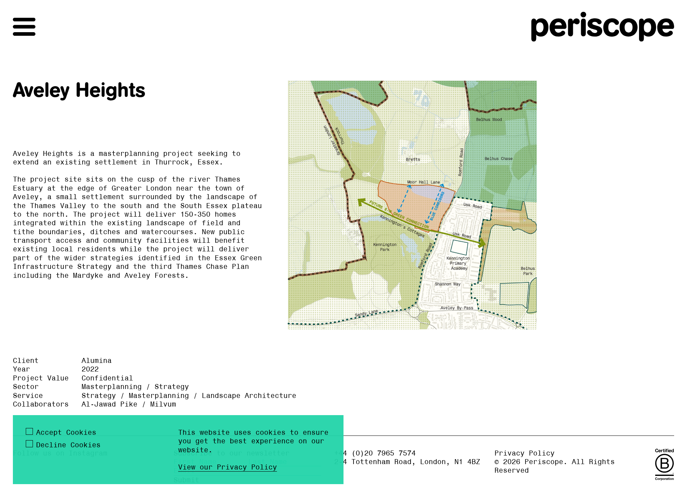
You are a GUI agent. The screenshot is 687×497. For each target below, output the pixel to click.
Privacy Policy (524, 453)
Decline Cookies (68, 445)
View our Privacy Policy (227, 467)
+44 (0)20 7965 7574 (375, 453)
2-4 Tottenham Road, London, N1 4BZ (407, 461)
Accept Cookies (66, 432)
